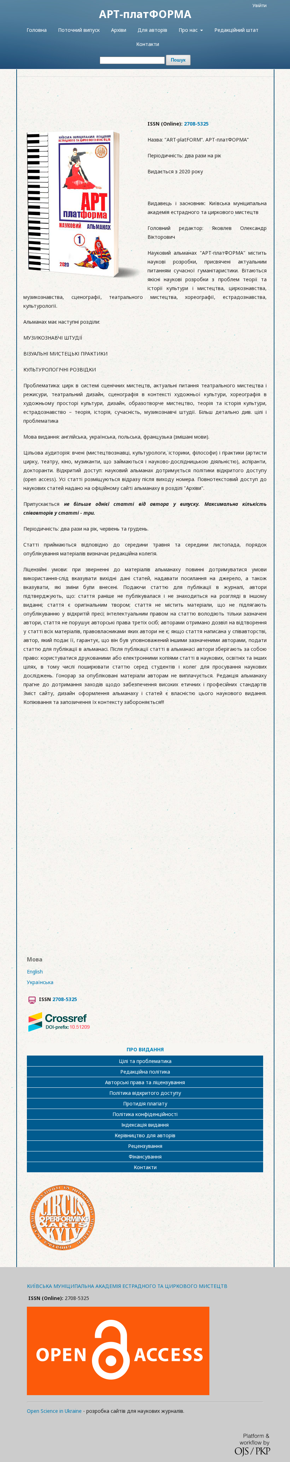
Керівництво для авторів (145, 1135)
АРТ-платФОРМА (145, 14)
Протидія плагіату (145, 1103)
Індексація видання (145, 1124)
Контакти (147, 44)
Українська (40, 982)
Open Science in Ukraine (54, 1411)
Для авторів (152, 30)
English (35, 971)
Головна (37, 30)
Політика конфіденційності (145, 1114)
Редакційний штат (236, 30)
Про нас (189, 30)
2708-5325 (196, 123)
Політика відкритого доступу (145, 1093)
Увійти (260, 5)
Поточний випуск (79, 30)
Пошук (178, 60)
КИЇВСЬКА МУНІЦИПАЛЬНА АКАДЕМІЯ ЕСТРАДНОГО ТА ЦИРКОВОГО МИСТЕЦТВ (127, 1286)
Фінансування (145, 1156)
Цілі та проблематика (145, 1061)
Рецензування (145, 1146)
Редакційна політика (145, 1071)
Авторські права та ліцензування (145, 1082)
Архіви (118, 30)
